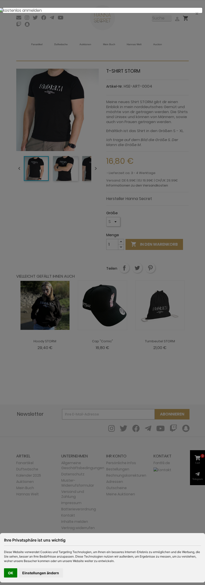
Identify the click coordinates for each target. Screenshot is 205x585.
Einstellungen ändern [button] (40, 573)
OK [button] (10, 573)
